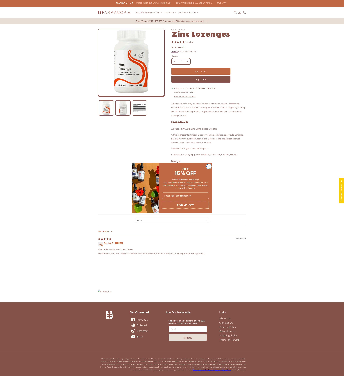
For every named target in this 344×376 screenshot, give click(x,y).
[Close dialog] (209, 166)
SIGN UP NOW (185, 204)
